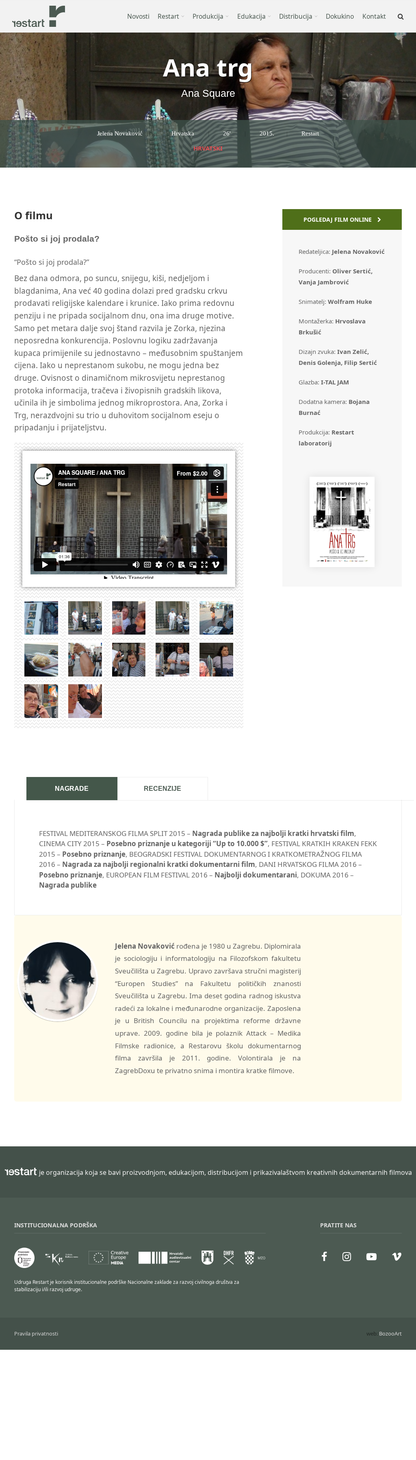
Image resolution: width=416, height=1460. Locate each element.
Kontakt (374, 16)
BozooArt (390, 1333)
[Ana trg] (342, 565)
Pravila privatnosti (36, 1333)
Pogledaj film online (338, 219)
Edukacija (251, 16)
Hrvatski (208, 148)
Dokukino (340, 16)
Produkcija (208, 16)
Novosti (138, 16)
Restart (168, 16)
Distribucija (295, 16)
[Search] (400, 16)
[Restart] (38, 16)
